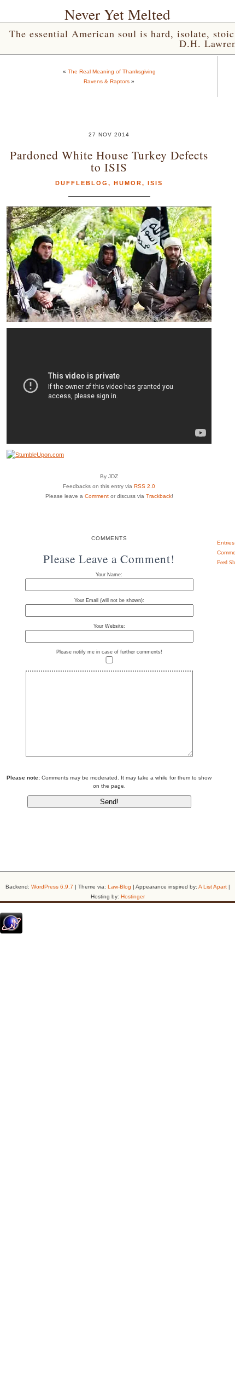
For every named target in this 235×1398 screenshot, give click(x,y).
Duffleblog (81, 183)
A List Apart (212, 887)
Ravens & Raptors (107, 81)
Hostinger (133, 896)
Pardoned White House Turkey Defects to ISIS (109, 160)
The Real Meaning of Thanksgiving (112, 71)
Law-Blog (119, 887)
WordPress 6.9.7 (52, 887)
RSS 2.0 (144, 486)
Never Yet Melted (117, 14)
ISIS (155, 183)
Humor (128, 183)
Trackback (159, 496)
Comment (97, 496)
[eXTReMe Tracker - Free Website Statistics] (11, 931)
